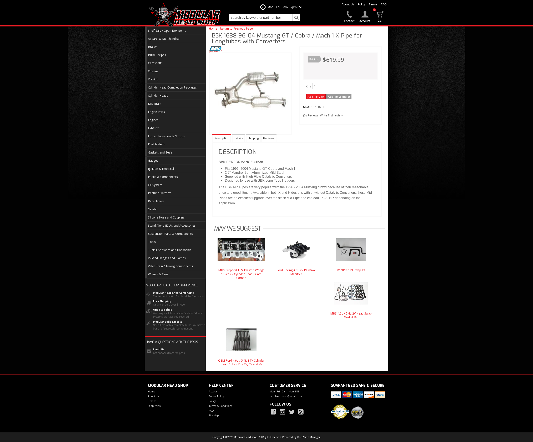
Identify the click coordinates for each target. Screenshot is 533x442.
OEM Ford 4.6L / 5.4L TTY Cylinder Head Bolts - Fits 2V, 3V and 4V (241, 362)
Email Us (158, 349)
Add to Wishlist (339, 96)
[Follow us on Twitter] (292, 412)
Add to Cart (316, 96)
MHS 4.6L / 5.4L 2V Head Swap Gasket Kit (351, 315)
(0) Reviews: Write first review (323, 115)
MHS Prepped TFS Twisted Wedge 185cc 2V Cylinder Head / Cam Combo (241, 274)
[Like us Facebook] (274, 412)
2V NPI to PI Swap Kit (350, 270)
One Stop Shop (162, 309)
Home (213, 28)
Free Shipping (162, 301)
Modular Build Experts (167, 321)
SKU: (306, 107)
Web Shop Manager (308, 437)
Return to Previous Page (236, 28)
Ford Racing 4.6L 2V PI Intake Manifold (296, 272)
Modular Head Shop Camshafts (173, 293)
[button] (264, 17)
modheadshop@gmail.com (286, 396)
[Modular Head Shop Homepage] (186, 15)
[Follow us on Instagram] (283, 412)
